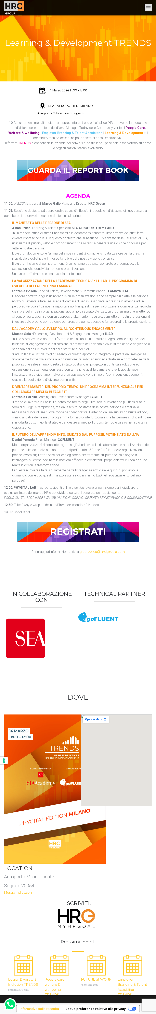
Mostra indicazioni (18, 892)
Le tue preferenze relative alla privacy (96, 1009)
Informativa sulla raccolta (39, 1009)
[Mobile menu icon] (148, 7)
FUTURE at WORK (96, 979)
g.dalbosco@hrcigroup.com (102, 552)
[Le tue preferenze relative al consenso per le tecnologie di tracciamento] (4, 760)
